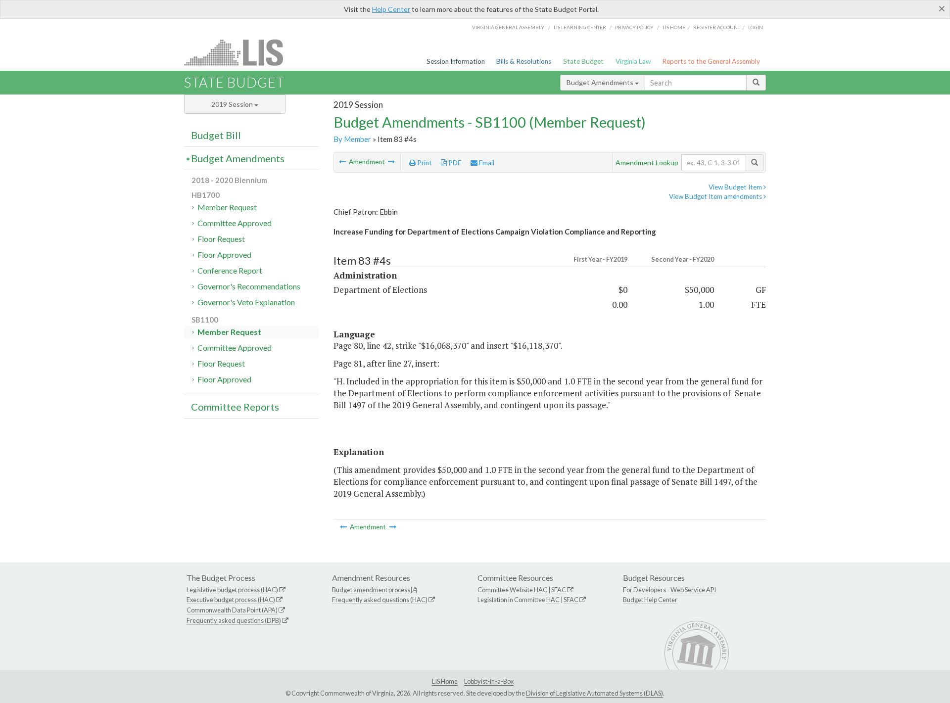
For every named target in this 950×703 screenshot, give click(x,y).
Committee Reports (235, 407)
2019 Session (232, 104)
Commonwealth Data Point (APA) (232, 610)
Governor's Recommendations (248, 286)
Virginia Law (633, 61)
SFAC (558, 590)
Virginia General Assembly (508, 27)
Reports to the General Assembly (711, 61)
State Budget (583, 61)
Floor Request (221, 238)
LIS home (674, 27)
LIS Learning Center (580, 27)
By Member (352, 139)
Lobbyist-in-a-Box (489, 681)
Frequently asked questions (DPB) (234, 620)
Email (485, 163)
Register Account (716, 27)
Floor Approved (224, 254)
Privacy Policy (634, 27)
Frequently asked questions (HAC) (380, 600)
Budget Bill (216, 135)
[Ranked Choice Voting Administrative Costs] (391, 162)
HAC (540, 590)
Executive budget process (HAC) (231, 600)
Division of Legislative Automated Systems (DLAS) (594, 693)
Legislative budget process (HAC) (232, 590)
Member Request (227, 207)
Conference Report (229, 270)
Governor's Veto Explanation (246, 302)
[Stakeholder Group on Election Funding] (343, 162)
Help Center (391, 9)
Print (424, 163)
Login (755, 27)
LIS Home (445, 681)
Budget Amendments (601, 82)
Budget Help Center (650, 600)
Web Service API (693, 590)
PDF (454, 163)
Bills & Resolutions (523, 61)
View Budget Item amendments (716, 196)
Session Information (456, 61)
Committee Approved (234, 223)
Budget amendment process (371, 590)
